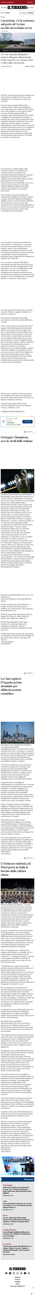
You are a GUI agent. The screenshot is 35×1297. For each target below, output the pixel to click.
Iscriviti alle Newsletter (7, 2)
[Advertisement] (15, 82)
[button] (17, 1166)
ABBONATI (30, 2)
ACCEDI (31, 7)
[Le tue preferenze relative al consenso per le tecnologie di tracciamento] (32, 1294)
